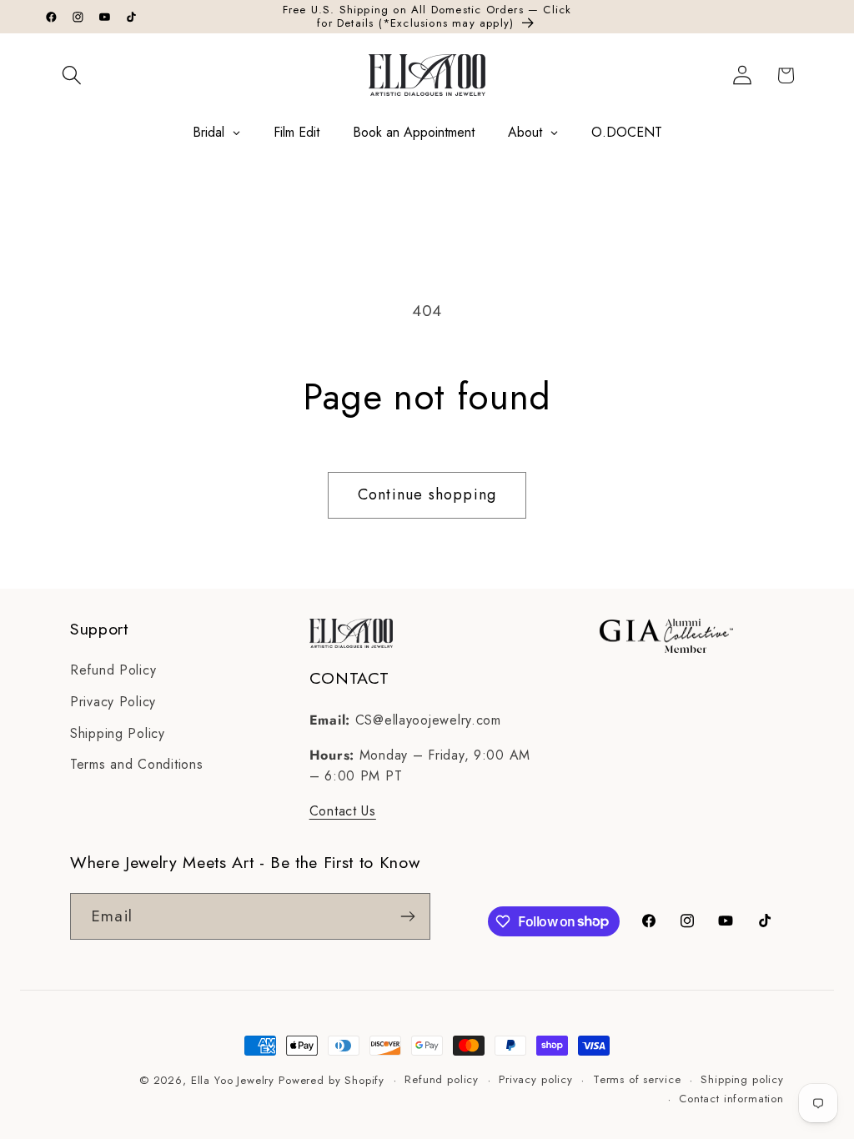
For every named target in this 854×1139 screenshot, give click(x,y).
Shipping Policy (117, 733)
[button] (72, 75)
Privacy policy (536, 1079)
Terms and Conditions (136, 764)
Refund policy (441, 1079)
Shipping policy (742, 1079)
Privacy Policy (113, 701)
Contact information (731, 1098)
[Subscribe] (407, 916)
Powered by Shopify (331, 1080)
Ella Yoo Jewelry (232, 1080)
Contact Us (342, 810)
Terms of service (637, 1079)
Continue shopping (427, 494)
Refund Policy (113, 670)
